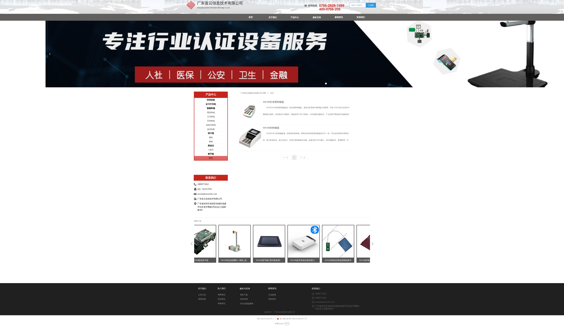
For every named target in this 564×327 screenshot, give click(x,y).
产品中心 (295, 17)
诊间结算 (211, 129)
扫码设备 (211, 100)
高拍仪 (211, 146)
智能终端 (211, 108)
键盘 (211, 158)
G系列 (210, 150)
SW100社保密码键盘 (273, 102)
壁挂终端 (211, 112)
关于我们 (273, 17)
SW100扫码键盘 (271, 128)
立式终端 (211, 117)
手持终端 (211, 121)
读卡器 (211, 133)
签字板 (211, 154)
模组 (211, 141)
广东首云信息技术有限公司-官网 (253, 93)
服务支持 (317, 17)
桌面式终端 (211, 125)
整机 (211, 137)
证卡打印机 (211, 104)
